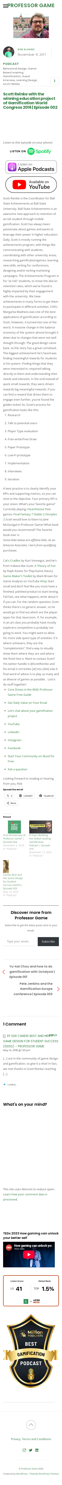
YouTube (14, 724)
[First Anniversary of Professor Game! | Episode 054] (14, 827)
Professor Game (29, 1468)
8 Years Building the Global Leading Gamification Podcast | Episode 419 (40, 841)
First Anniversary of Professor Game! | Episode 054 (14, 838)
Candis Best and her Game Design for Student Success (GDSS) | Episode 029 (13, 881)
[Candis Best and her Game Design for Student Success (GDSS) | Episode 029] (14, 866)
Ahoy (43, 581)
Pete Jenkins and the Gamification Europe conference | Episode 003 (33, 988)
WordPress (22, 1473)
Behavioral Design (15, 68)
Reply (53, 1035)
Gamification (12, 76)
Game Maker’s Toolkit (17, 576)
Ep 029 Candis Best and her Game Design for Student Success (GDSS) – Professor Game (30, 1041)
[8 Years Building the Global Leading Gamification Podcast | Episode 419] (40, 827)
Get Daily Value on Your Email (27, 703)
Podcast (11, 64)
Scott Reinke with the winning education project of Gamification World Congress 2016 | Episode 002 (30, 100)
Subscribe (48, 941)
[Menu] (5, 5)
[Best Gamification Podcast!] (31, 1387)
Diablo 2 (39, 514)
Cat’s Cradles (11, 560)
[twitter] (30, 1449)
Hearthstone (35, 509)
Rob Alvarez (26, 49)
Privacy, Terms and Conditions (31, 1439)
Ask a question (17, 769)
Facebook (14, 748)
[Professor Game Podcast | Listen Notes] (31, 1305)
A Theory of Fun (45, 566)
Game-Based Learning (20, 70)
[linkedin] (37, 1449)
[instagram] (24, 1449)
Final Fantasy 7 (23, 514)
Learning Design (26, 80)
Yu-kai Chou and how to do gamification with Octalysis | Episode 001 (32, 971)
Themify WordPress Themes (44, 1473)
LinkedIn (13, 732)
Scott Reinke (11, 84)
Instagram (14, 740)
